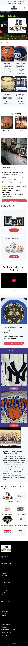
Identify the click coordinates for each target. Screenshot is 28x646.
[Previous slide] (2, 25)
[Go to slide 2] (13, 290)
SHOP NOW (14, 230)
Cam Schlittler (4, 606)
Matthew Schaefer (5, 611)
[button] (2, 7)
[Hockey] (7, 122)
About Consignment (5, 590)
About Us (9, 3)
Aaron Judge (4, 615)
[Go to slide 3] (15, 38)
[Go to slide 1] (12, 38)
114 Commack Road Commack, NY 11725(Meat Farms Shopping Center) (6, 633)
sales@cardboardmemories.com (19, 1)
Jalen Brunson (4, 604)
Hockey (6, 130)
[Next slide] (26, 25)
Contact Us (4, 566)
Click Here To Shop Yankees (14, 343)
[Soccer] (21, 122)
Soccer (21, 130)
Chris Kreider (4, 617)
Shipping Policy (4, 571)
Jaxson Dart (4, 613)
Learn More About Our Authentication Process (11, 200)
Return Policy (4, 573)
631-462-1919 (7, 1)
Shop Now (14, 388)
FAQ (2, 594)
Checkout (19, 3)
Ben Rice (3, 609)
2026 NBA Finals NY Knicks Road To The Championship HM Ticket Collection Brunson (20, 98)
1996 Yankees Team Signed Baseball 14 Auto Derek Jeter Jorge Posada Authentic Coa (7, 98)
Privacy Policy (4, 575)
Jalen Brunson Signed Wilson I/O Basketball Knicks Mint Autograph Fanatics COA (7, 66)
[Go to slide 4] (15, 290)
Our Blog (3, 592)
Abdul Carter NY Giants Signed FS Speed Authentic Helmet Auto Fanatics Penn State (20, 67)
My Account (14, 3)
